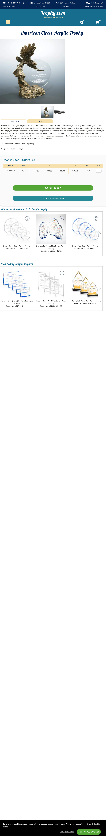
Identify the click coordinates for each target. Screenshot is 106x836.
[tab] (13, 121)
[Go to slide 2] (56, 257)
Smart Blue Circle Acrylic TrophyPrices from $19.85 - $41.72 (85, 247)
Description (13, 121)
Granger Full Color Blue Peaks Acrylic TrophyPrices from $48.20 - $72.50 (51, 248)
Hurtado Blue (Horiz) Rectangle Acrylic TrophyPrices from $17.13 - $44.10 (17, 303)
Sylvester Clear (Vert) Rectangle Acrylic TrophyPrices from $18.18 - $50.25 (51, 303)
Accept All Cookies (88, 832)
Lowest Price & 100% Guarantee (41, 4)
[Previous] (3, 233)
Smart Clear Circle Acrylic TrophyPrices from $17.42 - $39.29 (17, 247)
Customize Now (53, 188)
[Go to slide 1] (51, 257)
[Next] (99, 233)
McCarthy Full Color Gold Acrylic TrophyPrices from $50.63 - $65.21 (85, 302)
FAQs (40, 121)
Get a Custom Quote (53, 198)
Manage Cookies (67, 832)
